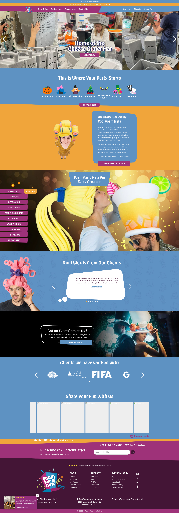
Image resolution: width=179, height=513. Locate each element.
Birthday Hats (14, 229)
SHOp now (30, 191)
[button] (5, 39)
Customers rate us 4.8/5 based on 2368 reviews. (95, 465)
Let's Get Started (76, 342)
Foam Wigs (14, 196)
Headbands (14, 202)
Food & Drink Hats (14, 213)
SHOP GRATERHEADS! (89, 2)
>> (133, 452)
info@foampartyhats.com (89, 499)
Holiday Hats (14, 218)
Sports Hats (14, 207)
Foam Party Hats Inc (93, 511)
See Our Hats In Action (114, 163)
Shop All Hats (89, 104)
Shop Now (89, 54)
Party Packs (14, 235)
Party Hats (14, 191)
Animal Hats (14, 240)
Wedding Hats (14, 224)
